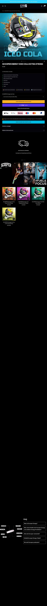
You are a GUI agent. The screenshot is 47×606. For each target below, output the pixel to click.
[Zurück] (2, 61)
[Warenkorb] (44, 6)
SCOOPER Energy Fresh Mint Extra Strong (38, 202)
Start (3, 10)
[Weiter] (44, 61)
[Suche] (5, 6)
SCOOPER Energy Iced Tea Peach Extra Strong (9, 202)
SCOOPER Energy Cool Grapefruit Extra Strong (23, 202)
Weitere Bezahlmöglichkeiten (23, 108)
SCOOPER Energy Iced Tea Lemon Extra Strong (9, 223)
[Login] (41, 6)
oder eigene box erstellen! (23, 122)
